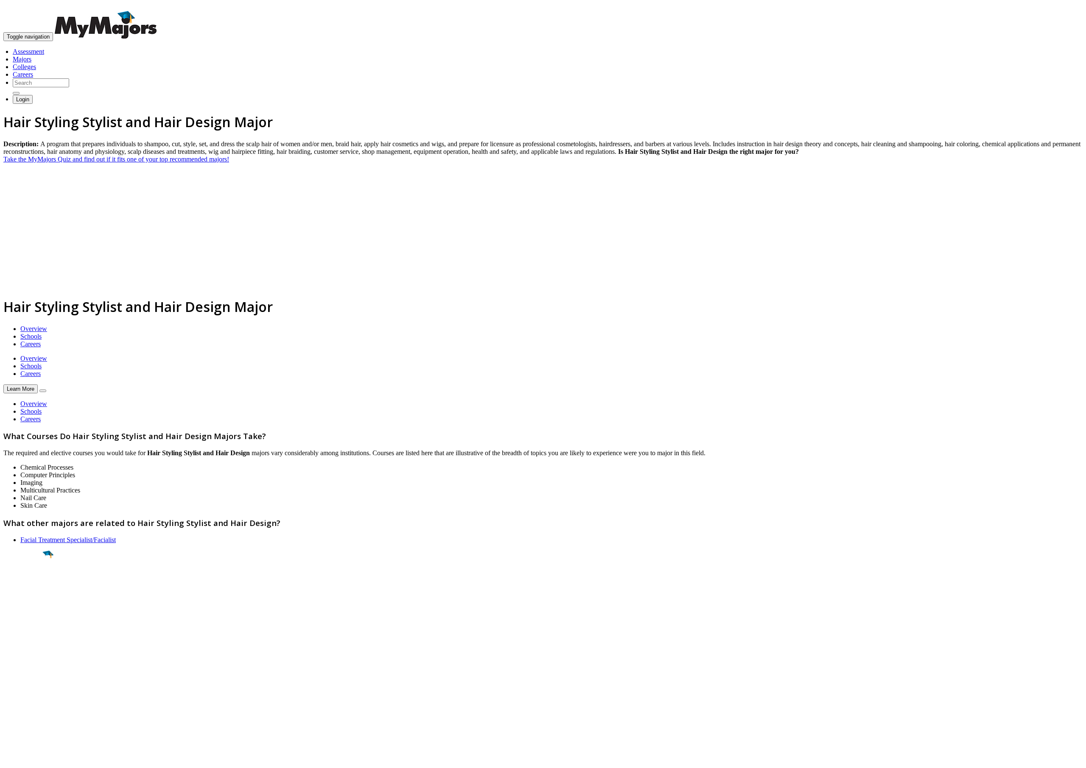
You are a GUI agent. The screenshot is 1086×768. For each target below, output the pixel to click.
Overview (33, 328)
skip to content (1065, 6)
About (13, 651)
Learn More (20, 389)
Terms (11, 757)
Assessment (28, 51)
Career (25, 620)
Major (23, 583)
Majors (22, 59)
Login (22, 99)
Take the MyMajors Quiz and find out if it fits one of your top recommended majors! (116, 159)
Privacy (35, 757)
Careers (23, 74)
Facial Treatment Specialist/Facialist (68, 539)
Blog (10, 706)
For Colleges (20, 683)
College (26, 601)
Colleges (24, 66)
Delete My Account (29, 699)
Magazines (17, 691)
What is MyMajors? (29, 668)
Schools (31, 336)
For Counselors (24, 676)
